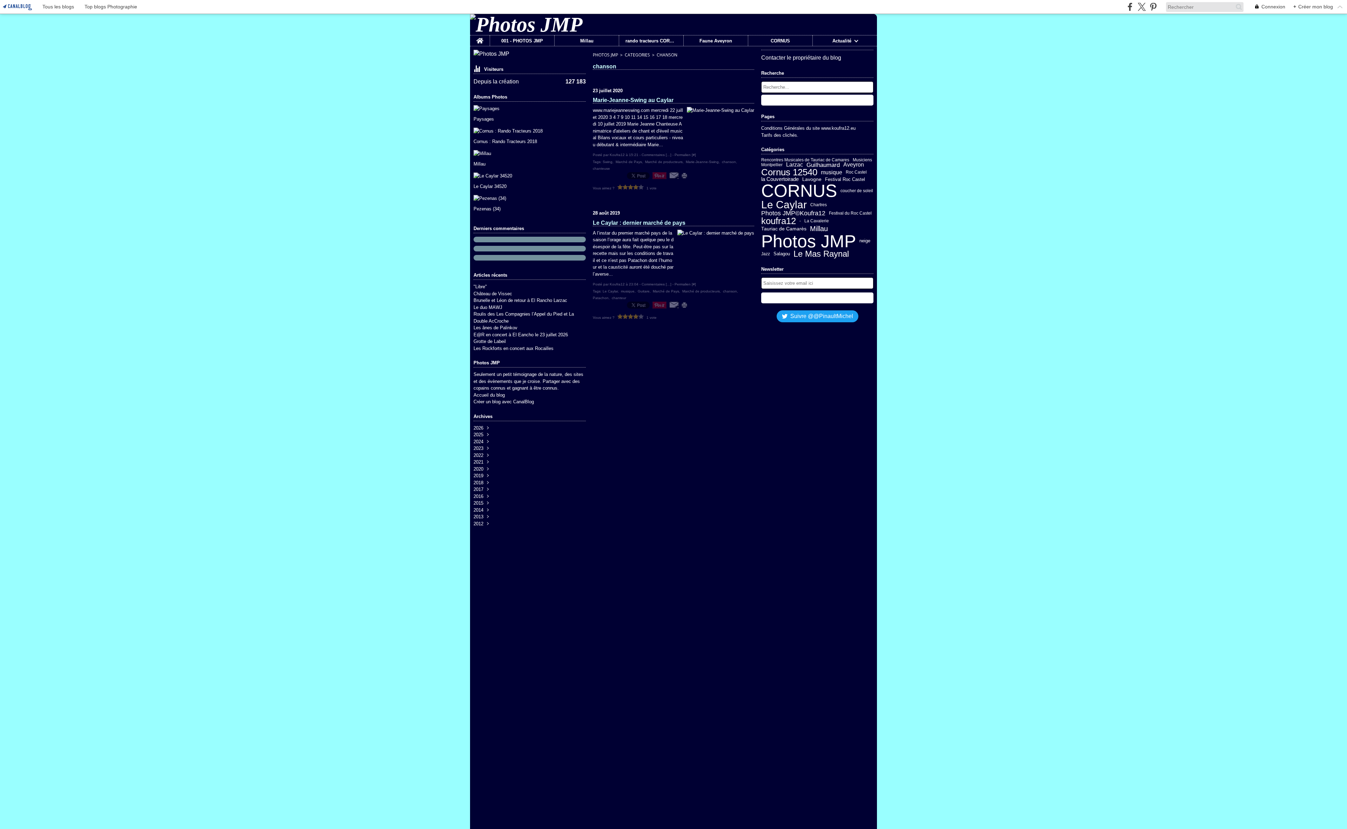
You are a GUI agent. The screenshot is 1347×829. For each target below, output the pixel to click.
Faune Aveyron (715, 41)
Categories (637, 55)
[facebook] (1130, 7)
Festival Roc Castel (845, 179)
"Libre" (480, 286)
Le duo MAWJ (488, 307)
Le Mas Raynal (821, 254)
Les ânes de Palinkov (495, 327)
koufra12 (778, 220)
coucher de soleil (856, 191)
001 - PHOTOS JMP (522, 41)
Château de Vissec (493, 293)
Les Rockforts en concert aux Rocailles (514, 348)
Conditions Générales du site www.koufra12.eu (808, 128)
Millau (587, 41)
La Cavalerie (816, 221)
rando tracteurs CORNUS (651, 41)
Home (479, 37)
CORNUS (780, 41)
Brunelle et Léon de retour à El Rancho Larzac (520, 300)
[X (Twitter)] (1141, 7)
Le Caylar (784, 205)
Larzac (794, 165)
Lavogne (812, 179)
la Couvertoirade (780, 179)
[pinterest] (1153, 7)
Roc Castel (856, 172)
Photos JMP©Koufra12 (793, 213)
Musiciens (862, 160)
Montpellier (772, 165)
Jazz (765, 254)
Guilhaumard (823, 165)
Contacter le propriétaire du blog (801, 58)
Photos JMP (605, 55)
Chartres (818, 205)
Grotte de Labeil (490, 341)
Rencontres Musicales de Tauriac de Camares (805, 160)
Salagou (781, 254)
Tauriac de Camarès (783, 229)
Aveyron (853, 165)
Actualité (841, 41)
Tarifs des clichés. (779, 135)
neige (864, 241)
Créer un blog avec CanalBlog (504, 401)
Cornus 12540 (789, 172)
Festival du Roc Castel (850, 213)
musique (831, 172)
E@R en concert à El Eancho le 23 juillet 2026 (521, 334)
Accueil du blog (489, 395)
